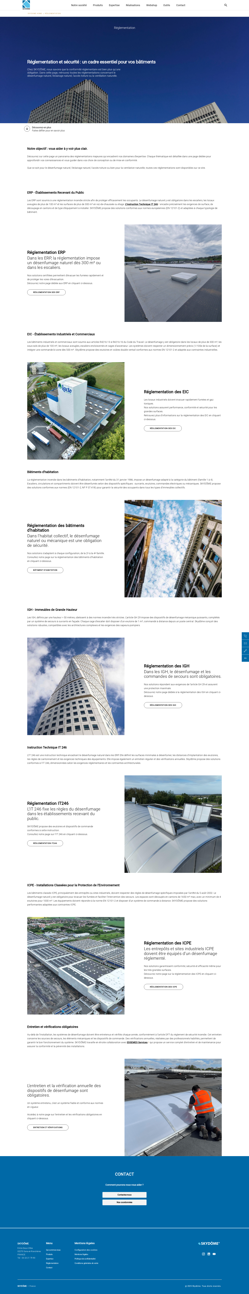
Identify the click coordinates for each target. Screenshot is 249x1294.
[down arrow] (27, 129)
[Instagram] (203, 1254)
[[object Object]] (208, 1243)
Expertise (114, 5)
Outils (166, 5)
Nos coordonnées (124, 1202)
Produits (98, 5)
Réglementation (52, 1263)
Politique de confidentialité (85, 1259)
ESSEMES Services (137, 1042)
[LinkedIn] (208, 1254)
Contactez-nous (124, 1195)
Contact (180, 5)
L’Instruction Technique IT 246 (141, 204)
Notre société (79, 5)
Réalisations (133, 5)
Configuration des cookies (86, 1250)
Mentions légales (81, 1254)
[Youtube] (214, 1254)
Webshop (151, 5)
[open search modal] (226, 5)
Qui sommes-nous (53, 1250)
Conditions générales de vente (86, 1263)
